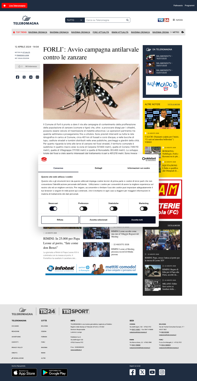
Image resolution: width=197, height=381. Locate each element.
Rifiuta (60, 220)
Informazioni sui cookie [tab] (139, 168)
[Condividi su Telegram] (31, 77)
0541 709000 (136, 345)
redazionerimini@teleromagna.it (140, 347)
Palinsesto (178, 5)
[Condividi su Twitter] (24, 77)
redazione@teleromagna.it (138, 332)
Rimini (43, 353)
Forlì (43, 342)
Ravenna (44, 347)
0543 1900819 (165, 345)
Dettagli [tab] (98, 168)
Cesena (43, 331)
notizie (179, 19)
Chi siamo (15, 326)
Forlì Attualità (101, 32)
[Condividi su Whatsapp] (37, 77)
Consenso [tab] (58, 168)
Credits (14, 353)
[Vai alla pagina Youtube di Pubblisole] (152, 374)
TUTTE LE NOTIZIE (174, 104)
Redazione (15, 331)
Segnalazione (18, 358)
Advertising (16, 336)
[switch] (83, 209)
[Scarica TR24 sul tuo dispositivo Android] (54, 372)
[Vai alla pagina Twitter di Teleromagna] (142, 372)
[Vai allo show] (162, 86)
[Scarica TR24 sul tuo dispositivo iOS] (24, 372)
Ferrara (44, 336)
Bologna (44, 326)
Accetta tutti (137, 220)
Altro (43, 358)
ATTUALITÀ (26, 52)
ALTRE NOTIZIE (152, 104)
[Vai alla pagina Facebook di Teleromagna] (134, 374)
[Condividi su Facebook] (17, 77)
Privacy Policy (17, 347)
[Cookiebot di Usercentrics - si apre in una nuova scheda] (144, 159)
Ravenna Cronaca (37, 32)
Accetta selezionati (98, 220)
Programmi (189, 5)
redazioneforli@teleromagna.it (169, 347)
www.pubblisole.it (76, 350)
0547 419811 (136, 329)
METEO (176, 32)
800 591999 (165, 332)
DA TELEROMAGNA (162, 49)
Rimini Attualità (120, 32)
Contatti (15, 342)
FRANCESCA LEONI (23, 55)
